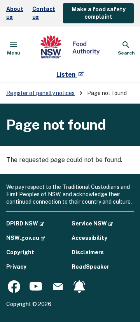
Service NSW (92, 223)
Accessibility (89, 238)
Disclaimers (88, 252)
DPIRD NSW (25, 223)
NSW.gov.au (25, 237)
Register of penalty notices (40, 93)
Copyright (20, 252)
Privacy (16, 267)
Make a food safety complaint (99, 13)
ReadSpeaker (90, 267)
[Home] (70, 48)
